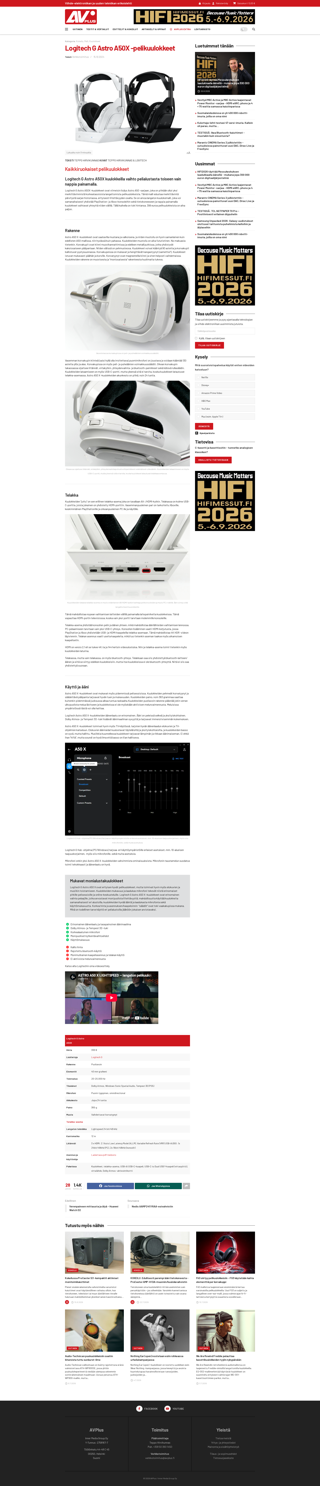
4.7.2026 (137, 1380)
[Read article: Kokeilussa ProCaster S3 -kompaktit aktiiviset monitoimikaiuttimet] (94, 1253)
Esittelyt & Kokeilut (125, 29)
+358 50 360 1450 (162, 1446)
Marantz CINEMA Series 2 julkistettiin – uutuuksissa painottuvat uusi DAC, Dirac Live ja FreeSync (225, 145)
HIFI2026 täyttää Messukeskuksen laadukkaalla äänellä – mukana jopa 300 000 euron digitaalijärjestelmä (224, 83)
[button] (227, 377)
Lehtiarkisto (202, 29)
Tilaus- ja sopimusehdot (223, 1453)
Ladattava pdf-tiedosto (103, 1154)
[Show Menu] (66, 29)
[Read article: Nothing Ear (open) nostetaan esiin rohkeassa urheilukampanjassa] (159, 1330)
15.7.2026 (203, 1302)
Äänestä (204, 426)
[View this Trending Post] (67, 1302)
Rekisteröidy (222, 3)
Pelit (86, 41)
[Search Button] (253, 29)
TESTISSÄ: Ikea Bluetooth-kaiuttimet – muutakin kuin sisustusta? (221, 134)
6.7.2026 (72, 1383)
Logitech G (96, 1057)
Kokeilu (79, 41)
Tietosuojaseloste (223, 1457)
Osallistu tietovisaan (213, 460)
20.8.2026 (205, 91)
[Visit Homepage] (81, 16)
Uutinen (77, 29)
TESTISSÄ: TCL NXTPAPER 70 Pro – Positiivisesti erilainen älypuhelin (218, 212)
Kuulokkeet (94, 41)
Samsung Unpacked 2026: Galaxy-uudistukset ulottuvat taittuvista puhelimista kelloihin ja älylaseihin (225, 224)
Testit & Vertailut (97, 29)
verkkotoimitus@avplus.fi (159, 1457)
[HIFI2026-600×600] (225, 275)
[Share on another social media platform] (186, 1186)
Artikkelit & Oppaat (154, 29)
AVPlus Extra (182, 29)
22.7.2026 (144, 1302)
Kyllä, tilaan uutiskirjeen (212, 338)
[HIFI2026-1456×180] (194, 16)
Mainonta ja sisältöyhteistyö (223, 1446)
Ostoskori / (246, 3)
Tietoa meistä (223, 1438)
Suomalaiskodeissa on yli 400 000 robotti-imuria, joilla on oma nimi (222, 114)
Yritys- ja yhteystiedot (223, 1442)
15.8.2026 (78, 1302)
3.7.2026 (203, 1383)
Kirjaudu (206, 3)
